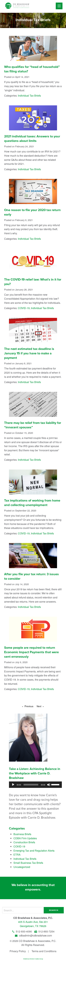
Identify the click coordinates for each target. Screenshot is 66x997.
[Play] (13, 784)
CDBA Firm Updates (25, 838)
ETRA (17, 854)
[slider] (55, 784)
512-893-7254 (46, 931)
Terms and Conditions (44, 951)
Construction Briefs (24, 842)
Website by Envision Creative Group (33, 959)
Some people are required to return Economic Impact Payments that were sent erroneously (31, 652)
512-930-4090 (24, 931)
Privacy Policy (18, 951)
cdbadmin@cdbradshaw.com (35, 935)
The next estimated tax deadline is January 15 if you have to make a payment (29, 353)
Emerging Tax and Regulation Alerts (33, 850)
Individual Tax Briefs (29, 95)
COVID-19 (24, 308)
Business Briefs (22, 834)
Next (39, 706)
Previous (29, 706)
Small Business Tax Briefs (28, 863)
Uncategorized (21, 867)
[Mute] (48, 784)
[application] (35, 784)
